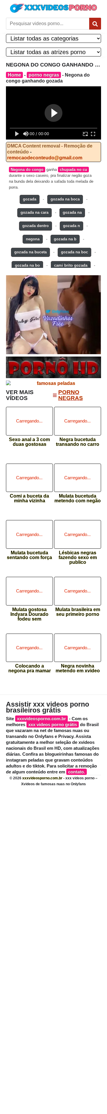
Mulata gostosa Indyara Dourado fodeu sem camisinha (29, 612)
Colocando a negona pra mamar (29, 668)
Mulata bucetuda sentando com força (29, 555)
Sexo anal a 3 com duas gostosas (29, 442)
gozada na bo (27, 265)
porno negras (44, 74)
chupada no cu (73, 169)
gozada (29, 199)
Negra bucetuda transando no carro (77, 442)
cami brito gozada (70, 265)
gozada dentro (35, 226)
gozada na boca (65, 199)
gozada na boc (74, 252)
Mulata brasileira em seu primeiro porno (77, 612)
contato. (76, 771)
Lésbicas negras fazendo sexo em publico (78, 555)
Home (14, 74)
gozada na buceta (30, 252)
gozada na (72, 212)
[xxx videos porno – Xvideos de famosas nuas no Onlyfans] (53, 8)
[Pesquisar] (95, 24)
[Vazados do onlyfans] (53, 314)
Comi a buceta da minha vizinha (29, 498)
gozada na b (65, 239)
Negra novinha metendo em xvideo (78, 668)
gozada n (71, 226)
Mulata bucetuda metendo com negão (77, 498)
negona (33, 239)
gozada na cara (34, 212)
